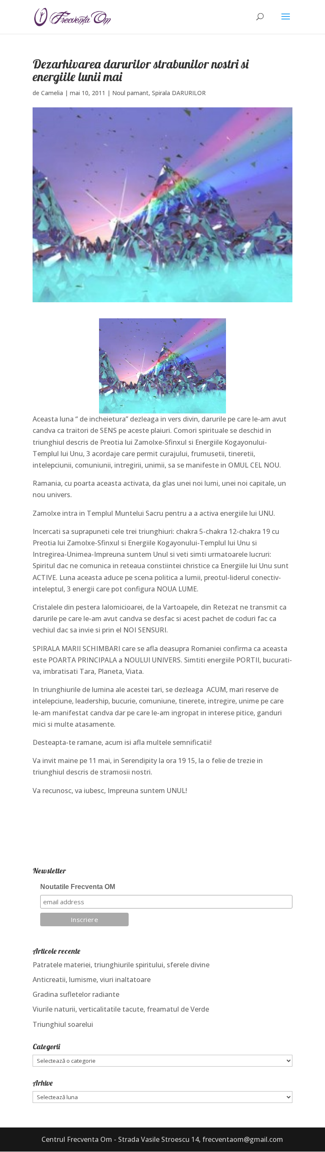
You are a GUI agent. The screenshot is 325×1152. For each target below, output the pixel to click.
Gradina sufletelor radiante (76, 994)
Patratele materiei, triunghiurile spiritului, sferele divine (121, 964)
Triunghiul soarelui (63, 1024)
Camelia (52, 93)
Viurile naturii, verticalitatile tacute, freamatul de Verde (121, 1009)
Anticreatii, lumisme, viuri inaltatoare (92, 979)
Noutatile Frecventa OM (77, 886)
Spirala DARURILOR (179, 93)
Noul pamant (130, 93)
